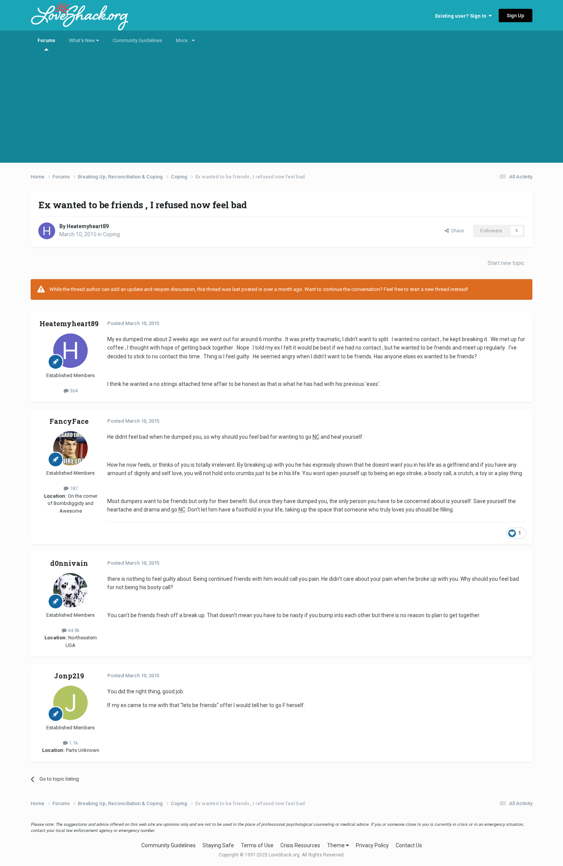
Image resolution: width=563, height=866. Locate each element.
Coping (111, 234)
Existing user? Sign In (462, 16)
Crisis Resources (300, 845)
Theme (336, 845)
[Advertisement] (281, 109)
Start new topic (506, 263)
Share (456, 231)
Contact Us (409, 845)
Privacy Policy (372, 845)
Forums (46, 40)
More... (184, 40)
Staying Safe (218, 845)
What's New (82, 40)
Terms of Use (257, 845)
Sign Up (515, 15)
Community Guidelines (137, 40)
